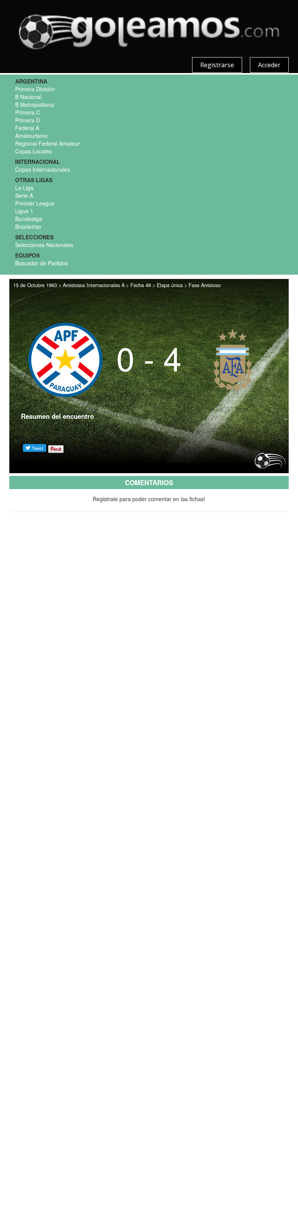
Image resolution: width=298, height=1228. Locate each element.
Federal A (27, 128)
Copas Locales (33, 151)
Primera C (27, 112)
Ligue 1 (24, 211)
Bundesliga (28, 219)
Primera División (35, 89)
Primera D (27, 120)
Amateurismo (31, 135)
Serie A (24, 195)
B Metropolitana (34, 104)
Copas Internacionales (42, 169)
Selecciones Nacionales (44, 245)
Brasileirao (28, 226)
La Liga (24, 188)
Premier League (35, 203)
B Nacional (28, 97)
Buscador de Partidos (41, 263)
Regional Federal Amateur (47, 143)
